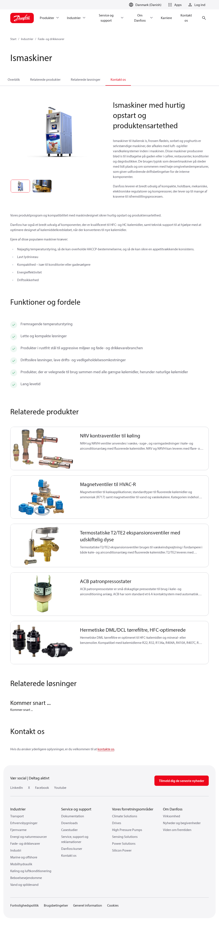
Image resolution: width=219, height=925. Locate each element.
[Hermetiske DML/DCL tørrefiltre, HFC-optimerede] (42, 642)
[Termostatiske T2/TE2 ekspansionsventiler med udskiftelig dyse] (42, 545)
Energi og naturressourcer (28, 836)
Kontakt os (118, 79)
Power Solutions (123, 843)
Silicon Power (122, 850)
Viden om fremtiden (177, 830)
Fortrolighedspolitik (24, 905)
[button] (174, 4)
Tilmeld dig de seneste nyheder (181, 781)
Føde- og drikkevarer (51, 39)
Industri (15, 850)
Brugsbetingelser (56, 905)
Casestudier (69, 830)
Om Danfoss (172, 809)
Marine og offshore (23, 857)
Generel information (87, 905)
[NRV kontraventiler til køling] (42, 448)
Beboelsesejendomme (26, 878)
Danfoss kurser (71, 848)
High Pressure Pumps (127, 830)
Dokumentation (72, 816)
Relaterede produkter (45, 79)
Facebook (42, 787)
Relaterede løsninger (85, 79)
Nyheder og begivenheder (182, 823)
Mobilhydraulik (21, 864)
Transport (17, 816)
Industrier (27, 39)
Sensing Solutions (125, 836)
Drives (116, 823)
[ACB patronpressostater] (42, 594)
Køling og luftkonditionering (30, 871)
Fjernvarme (18, 830)
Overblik (14, 79)
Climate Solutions (124, 816)
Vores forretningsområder (132, 809)
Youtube (60, 787)
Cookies (112, 905)
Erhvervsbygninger (23, 823)
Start (13, 39)
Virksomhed (171, 816)
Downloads (69, 823)
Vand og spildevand (24, 884)
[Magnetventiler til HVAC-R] (42, 497)
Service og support (76, 809)
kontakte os (106, 749)
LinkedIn (16, 787)
